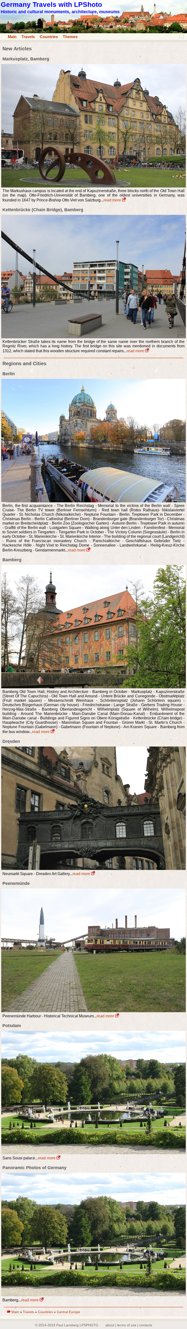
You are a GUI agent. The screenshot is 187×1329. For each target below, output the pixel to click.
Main (12, 37)
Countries (49, 37)
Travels (28, 37)
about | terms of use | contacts (128, 1325)
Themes (70, 37)
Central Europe (68, 1312)
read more (112, 200)
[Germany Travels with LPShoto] (93, 32)
